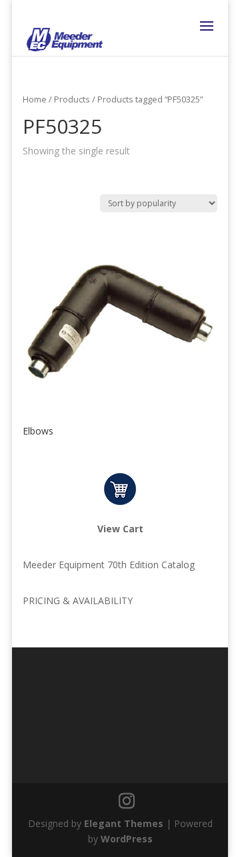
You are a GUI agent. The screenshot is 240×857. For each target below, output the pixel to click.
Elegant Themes (123, 823)
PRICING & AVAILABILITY (78, 600)
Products (72, 99)
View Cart (120, 528)
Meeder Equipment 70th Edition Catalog (109, 564)
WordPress (127, 838)
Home (35, 99)
